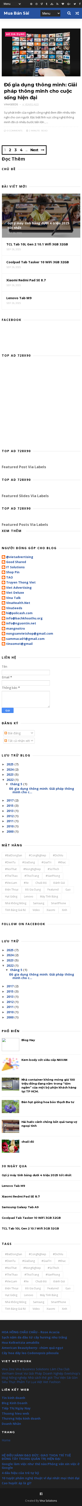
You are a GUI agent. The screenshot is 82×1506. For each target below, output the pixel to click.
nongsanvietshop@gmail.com (29, 634)
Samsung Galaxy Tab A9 (20, 1207)
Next (34, 150)
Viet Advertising (19, 588)
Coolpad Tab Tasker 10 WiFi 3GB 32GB (31, 1217)
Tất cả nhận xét (18, 741)
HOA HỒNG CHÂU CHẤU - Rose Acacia (30, 1332)
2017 (10, 800)
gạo (68, 889)
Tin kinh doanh (13, 1398)
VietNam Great (12, 1373)
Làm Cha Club (60, 1369)
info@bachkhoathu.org (24, 618)
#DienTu (10, 862)
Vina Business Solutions (32, 1369)
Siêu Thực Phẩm (13, 1382)
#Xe (26, 883)
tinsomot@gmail (19, 644)
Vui (26, 1373)
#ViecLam (11, 883)
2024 (10, 769)
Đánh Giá (59, 883)
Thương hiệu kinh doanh (21, 1418)
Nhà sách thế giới (40, 1377)
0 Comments (14, 130)
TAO (9, 577)
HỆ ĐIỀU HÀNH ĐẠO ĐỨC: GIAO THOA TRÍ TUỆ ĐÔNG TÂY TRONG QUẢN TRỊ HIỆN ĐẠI (36, 1457)
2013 (10, 811)
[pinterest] (31, 4)
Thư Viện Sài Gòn (65, 1377)
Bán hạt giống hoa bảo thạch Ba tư (47, 1102)
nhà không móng (15, 903)
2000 (10, 831)
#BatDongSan (13, 855)
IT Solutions (15, 567)
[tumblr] (46, 4)
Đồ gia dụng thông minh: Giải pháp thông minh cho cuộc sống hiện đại (40, 91)
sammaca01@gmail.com (25, 639)
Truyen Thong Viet (21, 582)
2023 (10, 774)
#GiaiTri (46, 862)
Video (36, 910)
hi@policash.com (19, 613)
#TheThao (11, 876)
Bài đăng (14, 733)
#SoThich (53, 869)
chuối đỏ (41, 883)
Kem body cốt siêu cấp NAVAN (44, 1060)
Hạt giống (11, 896)
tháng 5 (16, 784)
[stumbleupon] (52, 4)
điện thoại (11, 889)
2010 (10, 826)
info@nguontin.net (21, 623)
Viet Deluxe (15, 593)
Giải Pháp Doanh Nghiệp (46, 1373)
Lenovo (28, 896)
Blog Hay (28, 1040)
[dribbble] (36, 4)
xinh (64, 910)
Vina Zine (8, 1369)
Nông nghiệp (18, 1377)
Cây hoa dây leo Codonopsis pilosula (30, 1353)
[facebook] (79, 4)
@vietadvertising (19, 557)
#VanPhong (53, 876)
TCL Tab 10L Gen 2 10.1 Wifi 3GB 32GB (30, 1228)
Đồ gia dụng (15, 34)
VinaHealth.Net (18, 603)
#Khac (62, 862)
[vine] (42, 4)
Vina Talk (13, 598)
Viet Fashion (51, 1382)
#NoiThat (11, 869)
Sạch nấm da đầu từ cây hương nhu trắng (34, 1337)
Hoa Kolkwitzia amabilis (20, 1342)
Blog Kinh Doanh (14, 1403)
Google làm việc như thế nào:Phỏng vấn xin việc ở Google (41, 1466)
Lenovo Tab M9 (13, 1185)
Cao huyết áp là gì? (16, 1483)
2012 (10, 816)
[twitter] (75, 4)
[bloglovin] (63, 4)
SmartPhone (58, 903)
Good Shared (16, 562)
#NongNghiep (32, 869)
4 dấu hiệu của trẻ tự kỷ (20, 1473)
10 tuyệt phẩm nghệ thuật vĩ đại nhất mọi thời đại (40, 1478)
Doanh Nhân (11, 1424)
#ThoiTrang (31, 876)
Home (6, 1440)
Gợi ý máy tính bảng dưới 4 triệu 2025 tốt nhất (37, 1175)
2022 (10, 780)
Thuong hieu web (15, 1413)
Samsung (38, 903)
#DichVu (58, 855)
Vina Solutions (48, 1501)
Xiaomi (51, 910)
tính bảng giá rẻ (15, 910)
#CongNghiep (37, 855)
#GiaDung (28, 862)
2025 (10, 764)
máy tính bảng (49, 896)
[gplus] (68, 4)
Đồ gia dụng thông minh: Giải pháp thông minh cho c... (41, 790)
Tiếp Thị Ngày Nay (16, 1408)
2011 (10, 821)
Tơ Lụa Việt (34, 1382)
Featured (53, 889)
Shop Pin (12, 572)
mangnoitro (15, 629)
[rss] (57, 4)
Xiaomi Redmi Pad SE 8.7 (21, 1196)
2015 (10, 805)
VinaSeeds (14, 608)
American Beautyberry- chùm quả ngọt (32, 1348)
